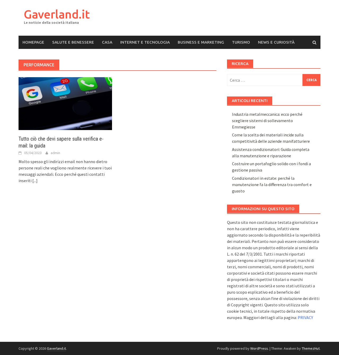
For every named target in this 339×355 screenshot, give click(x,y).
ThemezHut (311, 348)
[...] (35, 180)
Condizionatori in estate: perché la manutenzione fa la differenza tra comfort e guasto (272, 184)
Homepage (33, 42)
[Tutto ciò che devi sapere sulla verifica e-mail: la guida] (65, 103)
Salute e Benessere (73, 42)
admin (55, 152)
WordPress (259, 348)
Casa (107, 42)
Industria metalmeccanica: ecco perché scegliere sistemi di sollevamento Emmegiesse (267, 121)
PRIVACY (305, 317)
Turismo (241, 42)
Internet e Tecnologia (145, 42)
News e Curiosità (276, 42)
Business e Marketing (201, 42)
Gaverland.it (57, 14)
